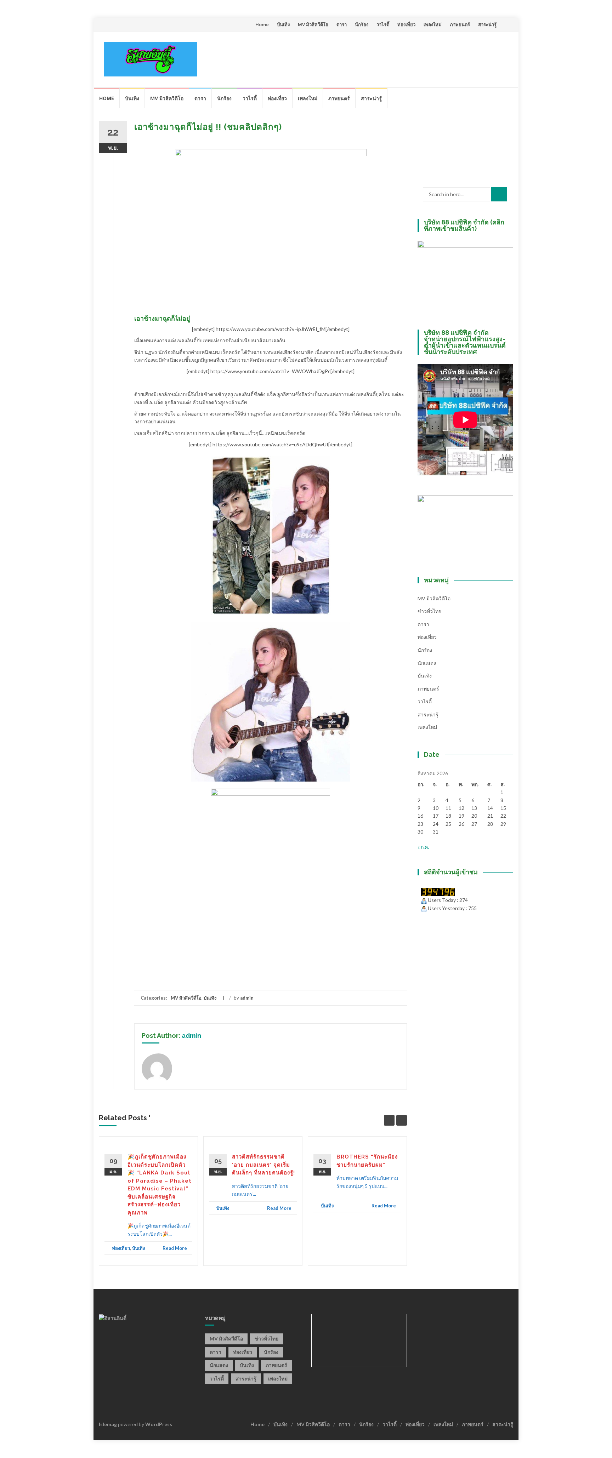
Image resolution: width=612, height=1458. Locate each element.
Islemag (108, 1424)
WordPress (158, 1424)
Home (262, 24)
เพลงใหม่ (433, 24)
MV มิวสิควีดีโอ (313, 24)
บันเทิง (283, 24)
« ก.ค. (423, 847)
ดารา (341, 24)
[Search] (499, 194)
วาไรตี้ (382, 24)
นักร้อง (361, 24)
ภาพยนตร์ (460, 24)
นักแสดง (427, 663)
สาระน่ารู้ (487, 24)
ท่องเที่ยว (406, 24)
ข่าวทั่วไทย (429, 611)
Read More (175, 1248)
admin (247, 998)
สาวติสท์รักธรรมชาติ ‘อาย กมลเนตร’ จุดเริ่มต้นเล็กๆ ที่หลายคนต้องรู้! (263, 1165)
